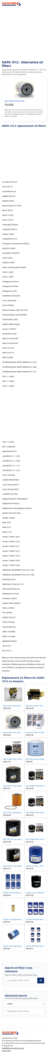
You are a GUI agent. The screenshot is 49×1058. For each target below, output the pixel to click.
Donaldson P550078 (10, 253)
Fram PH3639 (8, 305)
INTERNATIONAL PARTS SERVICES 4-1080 (19, 367)
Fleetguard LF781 (9, 291)
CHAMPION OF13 (9, 239)
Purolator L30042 (9, 598)
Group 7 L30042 (9, 329)
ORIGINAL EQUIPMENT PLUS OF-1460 (18, 574)
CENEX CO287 (8, 234)
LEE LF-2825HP (8, 475)
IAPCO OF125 (8, 352)
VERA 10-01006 (8, 636)
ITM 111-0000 (8, 386)
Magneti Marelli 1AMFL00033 (14, 499)
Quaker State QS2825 (11, 603)
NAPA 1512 (7, 532)
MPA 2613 (6, 527)
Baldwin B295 (8, 201)
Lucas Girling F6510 (10, 484)
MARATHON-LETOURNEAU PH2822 (17, 508)
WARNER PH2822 (9, 641)
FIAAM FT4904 (8, 262)
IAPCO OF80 (7, 357)
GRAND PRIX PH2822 (11, 324)
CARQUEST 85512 (9, 229)
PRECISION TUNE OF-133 (12, 584)
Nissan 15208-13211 (11, 546)
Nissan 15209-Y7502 (11, 565)
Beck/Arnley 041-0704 (11, 205)
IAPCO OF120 (8, 348)
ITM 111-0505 (8, 442)
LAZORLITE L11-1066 (11, 461)
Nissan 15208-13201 (11, 536)
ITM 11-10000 (8, 376)
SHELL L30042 (8, 608)
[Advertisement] (24, 33)
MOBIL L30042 (8, 518)
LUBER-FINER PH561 (11, 480)
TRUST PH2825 (8, 622)
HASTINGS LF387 (9, 333)
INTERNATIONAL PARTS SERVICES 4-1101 (19, 371)
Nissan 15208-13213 (11, 555)
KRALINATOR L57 (9, 451)
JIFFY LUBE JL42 (8, 446)
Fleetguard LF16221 (10, 281)
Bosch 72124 (7, 220)
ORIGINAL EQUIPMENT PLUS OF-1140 (18, 570)
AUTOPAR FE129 (9, 191)
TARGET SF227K (8, 617)
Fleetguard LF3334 (10, 286)
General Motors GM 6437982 (14, 314)
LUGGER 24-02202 (10, 494)
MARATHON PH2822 (11, 503)
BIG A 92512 (7, 210)
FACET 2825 (7, 258)
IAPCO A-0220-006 (10, 338)
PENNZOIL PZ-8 (9, 579)
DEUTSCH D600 (8, 248)
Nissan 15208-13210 (11, 541)
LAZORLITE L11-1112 (11, 465)
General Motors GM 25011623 (15, 310)
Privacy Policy (6, 1051)
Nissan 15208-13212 (11, 551)
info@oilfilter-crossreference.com (13, 1048)
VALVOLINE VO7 (9, 627)
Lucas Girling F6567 (10, 489)
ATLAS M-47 (7, 186)
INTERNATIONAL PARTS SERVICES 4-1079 (19, 362)
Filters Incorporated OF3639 (14, 267)
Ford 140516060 (9, 300)
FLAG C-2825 (7, 272)
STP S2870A (7, 612)
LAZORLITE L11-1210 (11, 470)
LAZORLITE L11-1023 (11, 456)
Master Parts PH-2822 (11, 513)
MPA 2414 (6, 522)
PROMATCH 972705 (10, 593)
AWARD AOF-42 (8, 196)
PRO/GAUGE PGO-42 (11, 589)
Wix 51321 (6, 646)
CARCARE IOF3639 (10, 224)
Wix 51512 (6, 650)
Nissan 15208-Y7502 (11, 560)
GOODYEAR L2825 (10, 319)
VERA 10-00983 (8, 631)
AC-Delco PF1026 (9, 182)
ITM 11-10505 (8, 381)
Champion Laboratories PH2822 (15, 243)
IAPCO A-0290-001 (10, 343)
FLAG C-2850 (7, 276)
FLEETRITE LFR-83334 (11, 295)
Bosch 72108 (7, 215)
